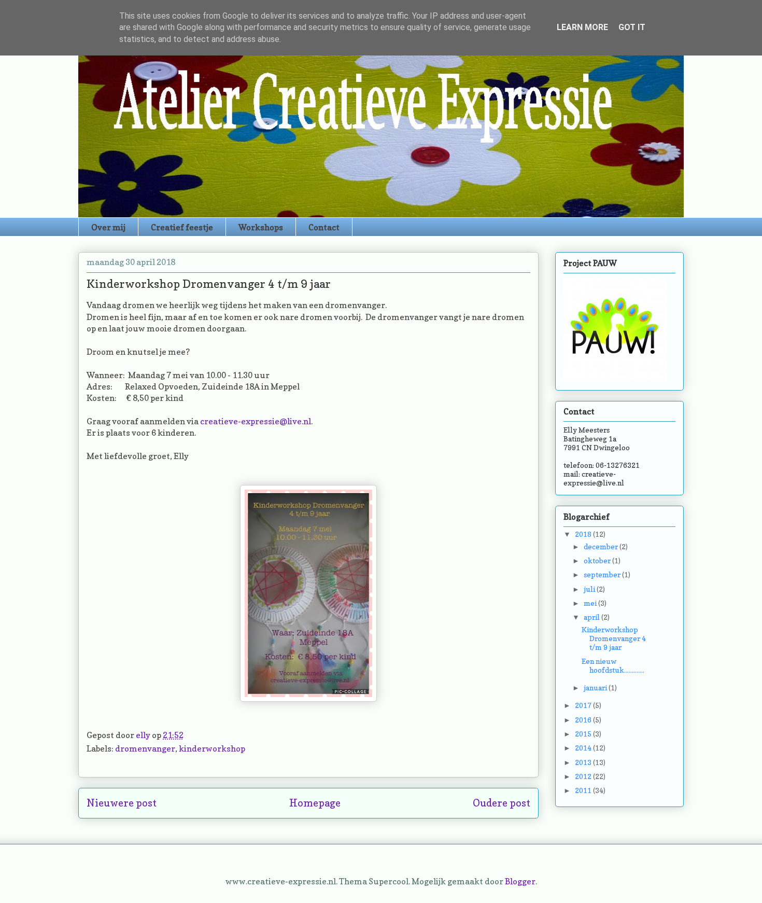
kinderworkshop (212, 748)
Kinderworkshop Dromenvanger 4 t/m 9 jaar (614, 638)
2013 (584, 762)
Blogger (520, 881)
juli (590, 589)
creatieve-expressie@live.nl (255, 421)
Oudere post (501, 803)
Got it (631, 27)
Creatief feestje (182, 227)
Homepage (315, 803)
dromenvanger (145, 748)
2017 (584, 705)
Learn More (582, 27)
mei (591, 603)
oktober (598, 560)
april (592, 617)
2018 (584, 534)
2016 (584, 719)
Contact (324, 227)
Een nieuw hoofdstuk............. (613, 665)
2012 (584, 776)
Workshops (260, 227)
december (601, 546)
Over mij (108, 227)
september (603, 574)
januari (596, 687)
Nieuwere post (122, 803)
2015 (584, 733)
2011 (584, 790)
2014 (584, 747)
